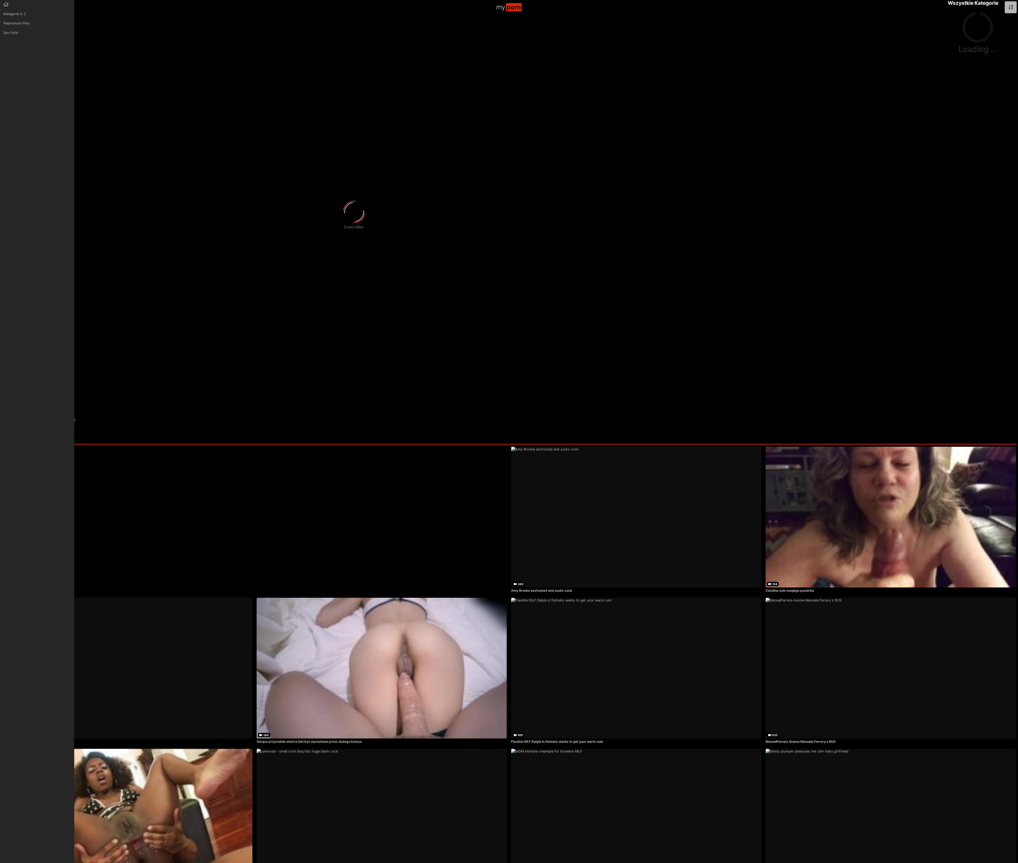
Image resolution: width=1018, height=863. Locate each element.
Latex (70, 419)
